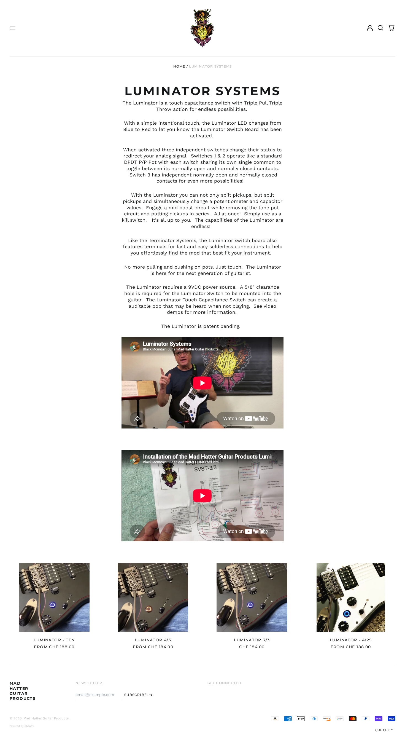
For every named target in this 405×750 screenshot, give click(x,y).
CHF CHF (382, 730)
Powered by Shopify (22, 726)
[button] (380, 28)
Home (179, 66)
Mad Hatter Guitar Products (23, 691)
